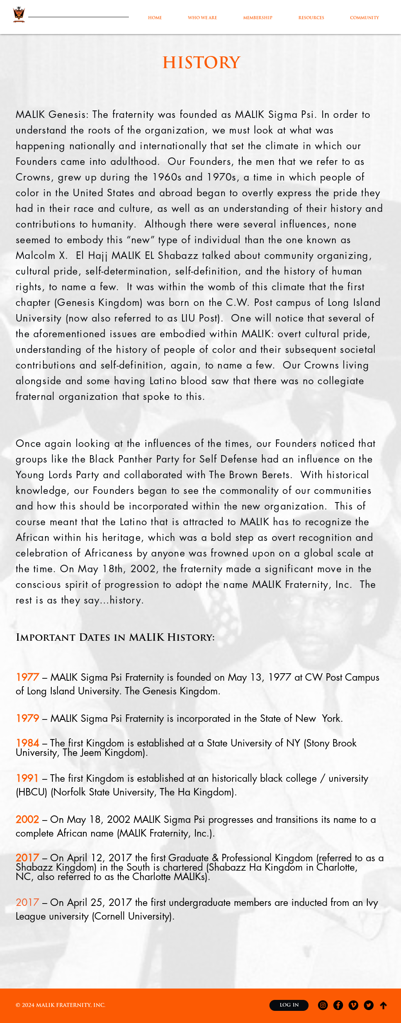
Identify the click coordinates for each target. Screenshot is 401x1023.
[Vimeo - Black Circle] (353, 1005)
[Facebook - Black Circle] (338, 1005)
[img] (383, 1006)
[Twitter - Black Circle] (369, 1005)
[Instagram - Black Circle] (323, 1005)
